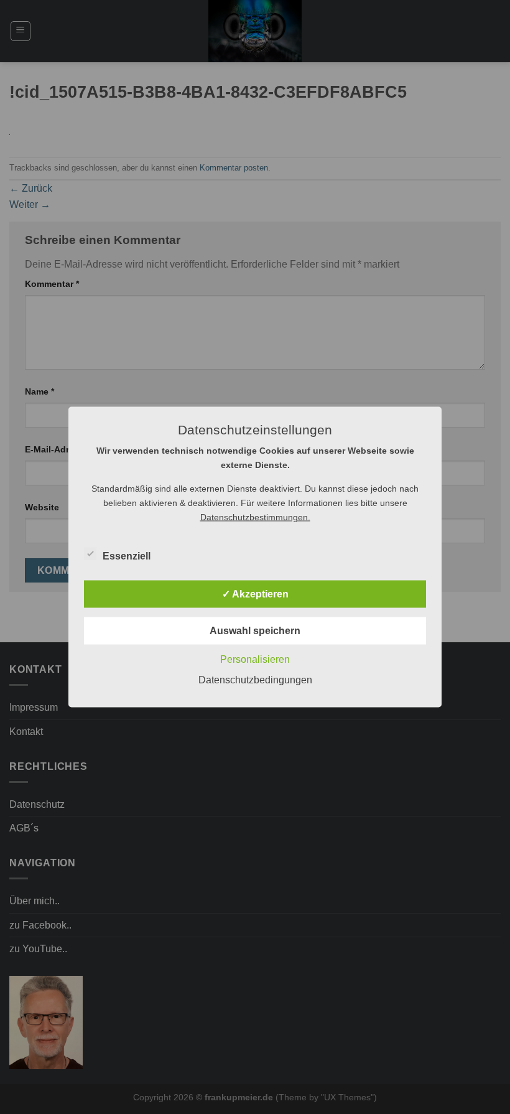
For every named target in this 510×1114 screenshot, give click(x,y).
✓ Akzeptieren (255, 594)
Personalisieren (255, 659)
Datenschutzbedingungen (255, 680)
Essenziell (127, 556)
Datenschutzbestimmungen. (255, 517)
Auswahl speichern (255, 630)
